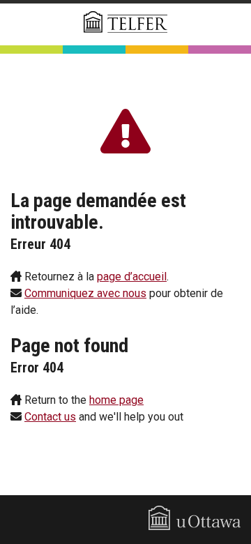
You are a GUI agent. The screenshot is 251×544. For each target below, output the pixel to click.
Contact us (50, 416)
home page (116, 400)
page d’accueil (132, 276)
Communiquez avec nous (85, 293)
